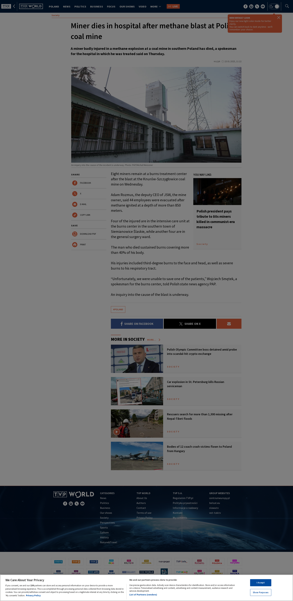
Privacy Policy (33, 595)
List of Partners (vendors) (143, 594)
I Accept (261, 582)
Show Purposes (260, 592)
